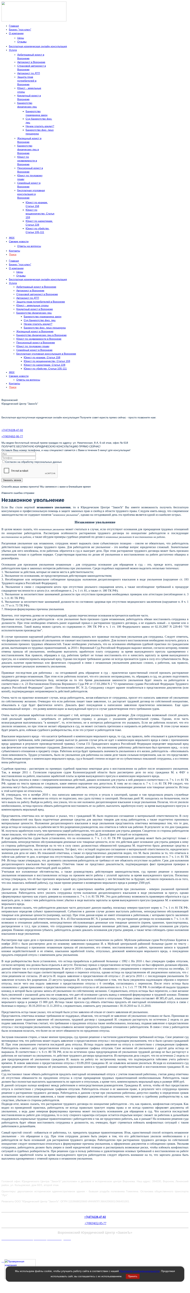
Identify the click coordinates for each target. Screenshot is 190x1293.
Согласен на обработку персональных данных (33, 461)
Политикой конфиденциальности (139, 1271)
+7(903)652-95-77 (12, 436)
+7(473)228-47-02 (12, 430)
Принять (132, 1276)
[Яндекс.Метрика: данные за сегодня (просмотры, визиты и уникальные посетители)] (9, 1246)
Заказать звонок (12, 480)
